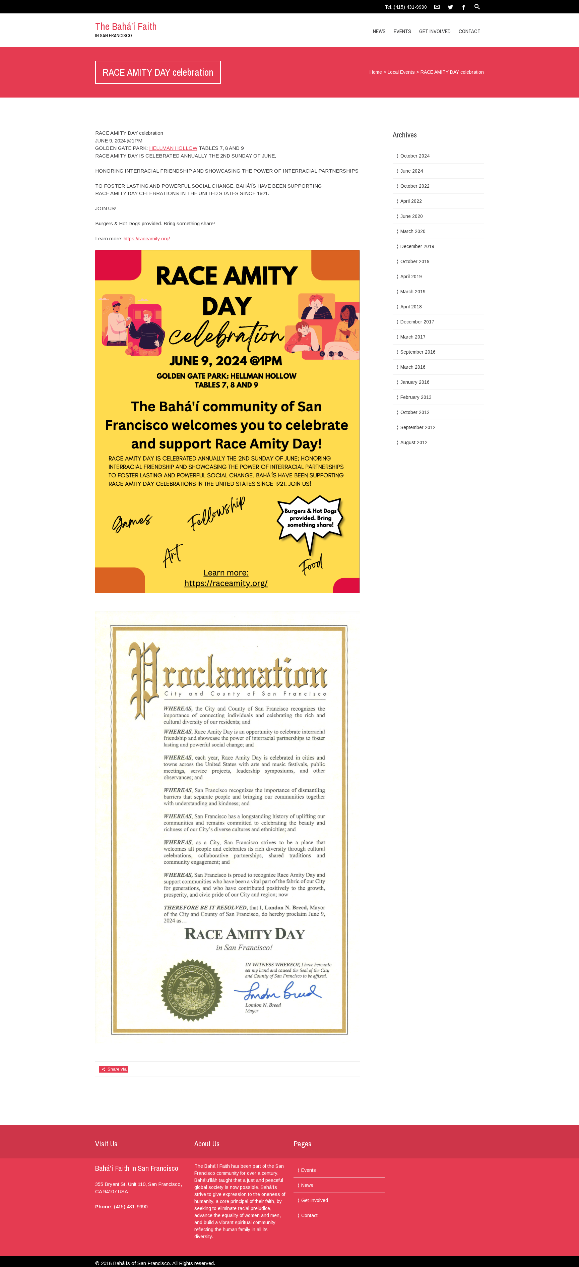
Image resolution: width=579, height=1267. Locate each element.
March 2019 (413, 291)
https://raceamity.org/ (147, 238)
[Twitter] (450, 6)
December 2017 (417, 321)
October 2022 (415, 186)
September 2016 (418, 352)
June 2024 (411, 171)
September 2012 (418, 427)
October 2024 (415, 156)
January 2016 (415, 382)
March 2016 (413, 367)
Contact (469, 31)
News (379, 31)
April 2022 (411, 201)
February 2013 (416, 397)
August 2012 (414, 442)
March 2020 (413, 231)
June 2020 (411, 216)
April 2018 (411, 306)
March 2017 (413, 337)
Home (376, 72)
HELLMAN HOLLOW (173, 148)
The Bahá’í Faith (126, 26)
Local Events (401, 72)
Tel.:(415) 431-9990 (406, 7)
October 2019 (415, 261)
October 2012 (415, 412)
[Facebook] (463, 6)
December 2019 (417, 246)
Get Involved (435, 31)
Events (402, 31)
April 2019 (411, 276)
